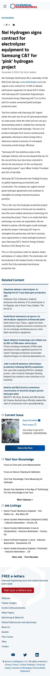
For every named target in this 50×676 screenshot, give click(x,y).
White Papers (8, 612)
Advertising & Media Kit (13, 617)
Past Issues (7, 637)
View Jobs (17, 557)
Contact (5, 646)
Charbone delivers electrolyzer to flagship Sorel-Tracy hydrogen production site (25, 292)
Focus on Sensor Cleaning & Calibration (22, 472)
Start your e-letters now (18, 590)
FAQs (4, 641)
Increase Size (9, 25)
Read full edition (30, 420)
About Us (6, 627)
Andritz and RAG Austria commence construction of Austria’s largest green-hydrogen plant (24, 390)
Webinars (6, 598)
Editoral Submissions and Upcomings (19, 622)
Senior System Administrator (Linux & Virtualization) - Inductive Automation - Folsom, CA (25, 531)
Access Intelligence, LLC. (16, 661)
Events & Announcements (13, 608)
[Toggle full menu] (5, 6)
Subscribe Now (25, 448)
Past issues (28, 424)
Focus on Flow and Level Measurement (22, 465)
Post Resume (31, 557)
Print (14, 25)
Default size (6, 25)
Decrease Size (4, 25)
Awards (5, 632)
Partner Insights (9, 603)
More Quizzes (24, 499)
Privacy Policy (11, 664)
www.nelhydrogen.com (30, 82)
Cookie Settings (27, 664)
